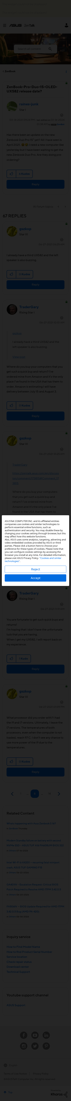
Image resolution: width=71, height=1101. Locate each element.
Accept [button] (35, 578)
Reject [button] (35, 569)
